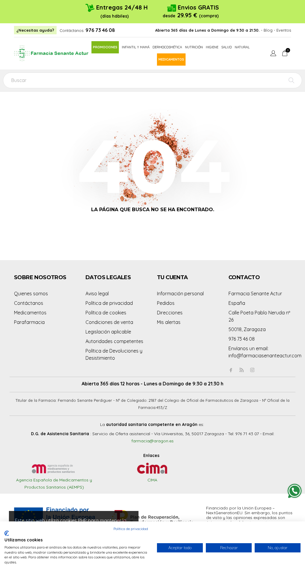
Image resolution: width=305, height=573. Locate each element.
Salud (226, 47)
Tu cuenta (172, 277)
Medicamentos (171, 59)
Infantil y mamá (136, 47)
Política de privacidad (109, 303)
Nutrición (194, 47)
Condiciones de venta (109, 322)
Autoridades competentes (114, 341)
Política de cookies (105, 313)
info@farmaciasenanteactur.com (264, 356)
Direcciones (170, 313)
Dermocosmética (167, 47)
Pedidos (166, 303)
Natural (242, 47)
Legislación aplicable (108, 332)
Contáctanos (71, 30)
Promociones (105, 47)
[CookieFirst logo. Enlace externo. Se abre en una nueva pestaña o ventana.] (6, 533)
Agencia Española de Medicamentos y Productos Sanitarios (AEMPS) (54, 483)
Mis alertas (168, 322)
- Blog (267, 30)
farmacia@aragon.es (152, 441)
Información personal (180, 293)
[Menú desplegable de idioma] (273, 54)
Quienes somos (31, 293)
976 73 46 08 (100, 30)
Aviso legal (97, 293)
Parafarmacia (29, 322)
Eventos (283, 30)
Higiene (212, 47)
